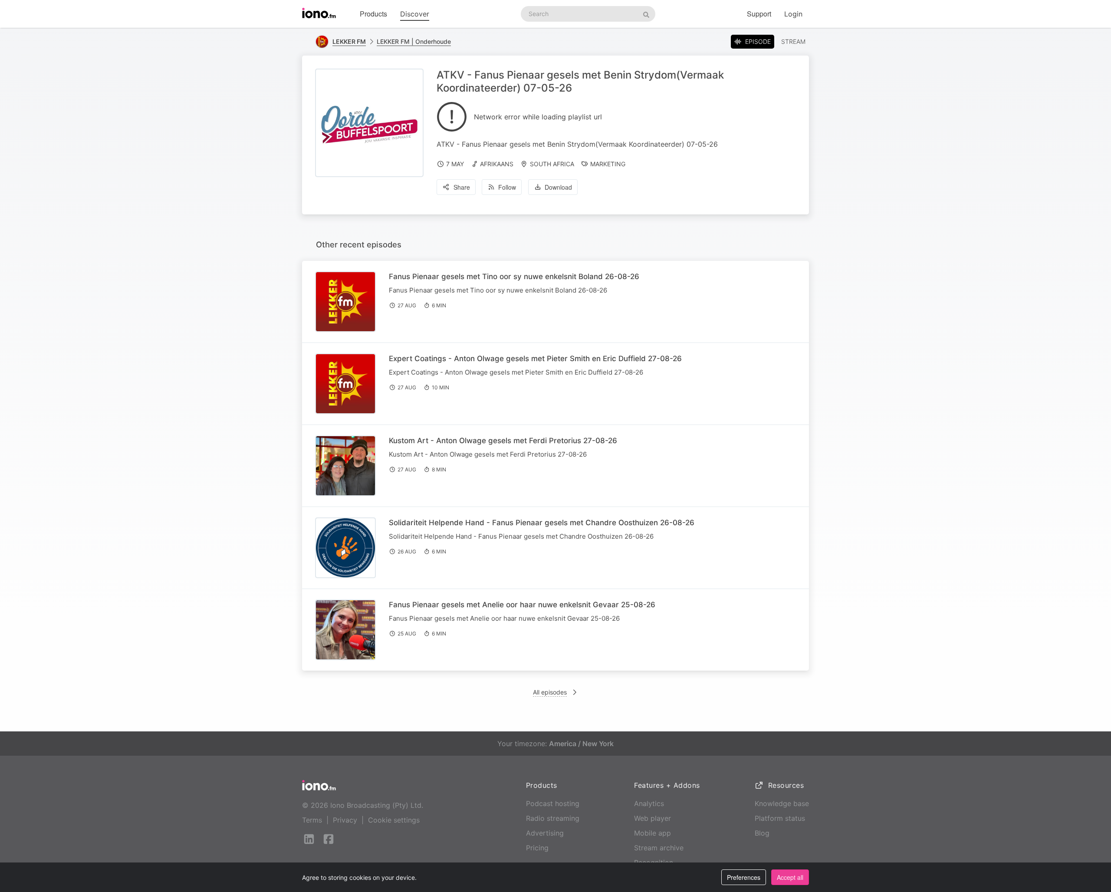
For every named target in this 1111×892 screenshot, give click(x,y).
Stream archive (659, 847)
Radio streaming (552, 818)
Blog (762, 833)
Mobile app (652, 833)
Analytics (649, 803)
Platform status (780, 818)
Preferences (743, 877)
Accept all (790, 877)
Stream (793, 41)
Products (373, 14)
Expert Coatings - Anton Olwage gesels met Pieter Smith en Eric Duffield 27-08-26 (535, 358)
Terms (312, 820)
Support (759, 14)
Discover (414, 14)
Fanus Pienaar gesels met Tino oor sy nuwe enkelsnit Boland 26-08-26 (514, 276)
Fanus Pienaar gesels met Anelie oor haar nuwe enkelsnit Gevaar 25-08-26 (522, 604)
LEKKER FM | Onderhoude (414, 41)
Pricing (537, 847)
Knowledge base (782, 803)
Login (793, 14)
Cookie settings (394, 820)
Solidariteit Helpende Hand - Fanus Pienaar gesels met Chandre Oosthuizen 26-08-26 (541, 522)
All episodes (550, 692)
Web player (652, 818)
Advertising (545, 833)
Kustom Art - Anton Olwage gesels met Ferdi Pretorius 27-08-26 (503, 440)
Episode (758, 41)
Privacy (345, 820)
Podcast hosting (552, 803)
